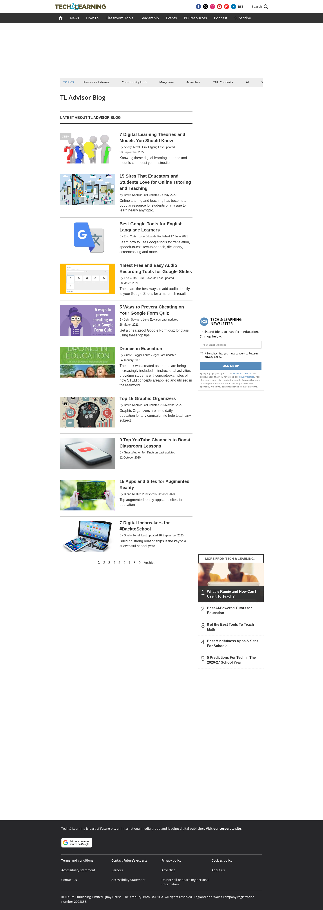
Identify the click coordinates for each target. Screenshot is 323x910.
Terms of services (242, 373)
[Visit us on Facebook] (198, 6)
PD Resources (195, 18)
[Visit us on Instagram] (212, 6)
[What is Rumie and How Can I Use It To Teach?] (231, 582)
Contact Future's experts (129, 860)
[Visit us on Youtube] (219, 6)
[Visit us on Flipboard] (226, 6)
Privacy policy (171, 860)
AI (247, 82)
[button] (260, 6)
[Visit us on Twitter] (205, 6)
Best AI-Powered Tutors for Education (229, 610)
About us (218, 870)
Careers (117, 870)
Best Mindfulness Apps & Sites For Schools (232, 643)
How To (92, 18)
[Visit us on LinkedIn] (233, 6)
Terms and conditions (77, 860)
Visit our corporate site (223, 828)
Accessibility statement (78, 870)
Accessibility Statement (128, 880)
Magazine (166, 82)
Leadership (149, 18)
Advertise (193, 82)
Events (171, 18)
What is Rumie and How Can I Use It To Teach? (231, 594)
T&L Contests (223, 82)
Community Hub (134, 82)
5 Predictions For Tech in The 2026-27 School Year (231, 660)
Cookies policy (222, 860)
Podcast (220, 18)
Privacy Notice (246, 376)
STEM (65, 136)
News (74, 18)
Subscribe (242, 18)
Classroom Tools (119, 18)
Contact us (69, 880)
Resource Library (96, 82)
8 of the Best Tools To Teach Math (230, 627)
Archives (150, 563)
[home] (61, 18)
